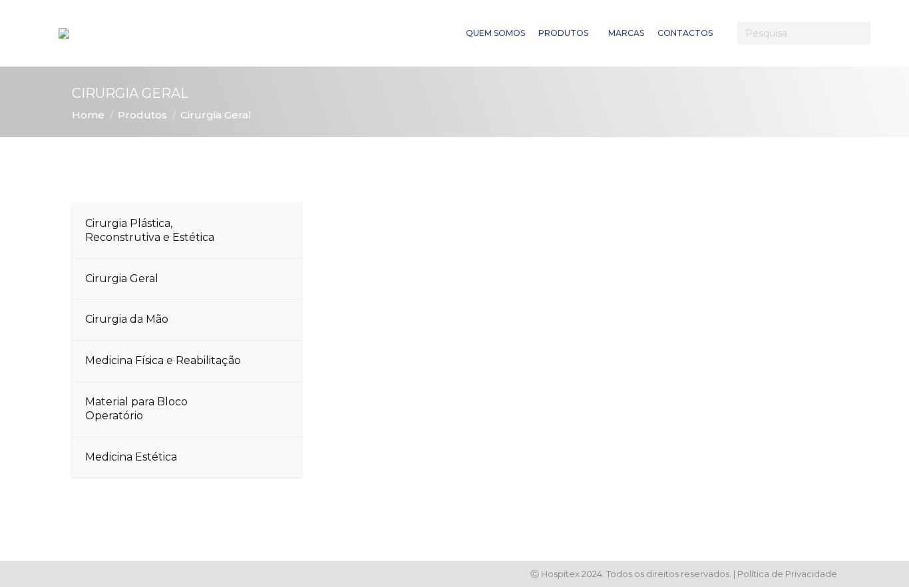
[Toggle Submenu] (278, 231)
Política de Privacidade (787, 573)
